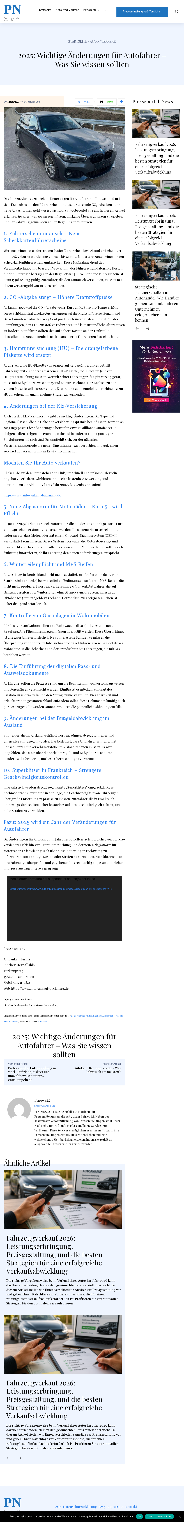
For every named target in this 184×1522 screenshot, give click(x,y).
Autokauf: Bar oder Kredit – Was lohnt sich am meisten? (97, 1070)
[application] (64, 908)
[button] (175, 11)
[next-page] (19, 1458)
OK (139, 1516)
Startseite (77, 41)
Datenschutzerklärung (159, 1516)
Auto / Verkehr (103, 41)
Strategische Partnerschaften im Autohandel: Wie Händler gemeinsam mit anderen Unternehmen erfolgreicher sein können (157, 303)
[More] (121, 102)
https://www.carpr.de (44, 1105)
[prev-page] (8, 1458)
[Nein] (179, 1516)
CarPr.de (42, 1021)
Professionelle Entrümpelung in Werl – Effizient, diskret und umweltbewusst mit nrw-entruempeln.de (32, 1074)
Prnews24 (13, 102)
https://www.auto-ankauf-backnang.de (32, 495)
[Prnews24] (19, 1122)
